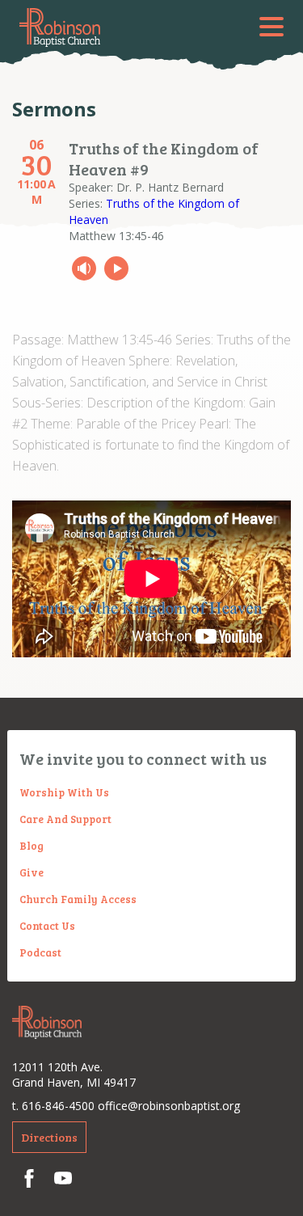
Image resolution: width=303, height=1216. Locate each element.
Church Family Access (78, 899)
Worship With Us (64, 792)
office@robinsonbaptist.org (169, 1105)
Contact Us (47, 925)
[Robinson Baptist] (59, 27)
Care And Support (65, 819)
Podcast (40, 952)
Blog (31, 845)
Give (31, 872)
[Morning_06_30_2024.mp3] (84, 268)
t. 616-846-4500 (53, 1105)
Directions (49, 1137)
